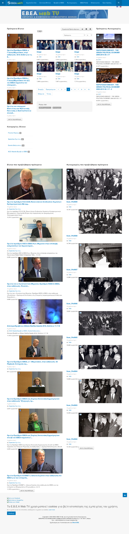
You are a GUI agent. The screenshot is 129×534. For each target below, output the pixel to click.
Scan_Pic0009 (72, 202)
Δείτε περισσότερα (14, 119)
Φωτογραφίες (72, 3)
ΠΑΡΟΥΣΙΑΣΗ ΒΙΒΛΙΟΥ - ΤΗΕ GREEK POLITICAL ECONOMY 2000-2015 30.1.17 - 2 (108, 87)
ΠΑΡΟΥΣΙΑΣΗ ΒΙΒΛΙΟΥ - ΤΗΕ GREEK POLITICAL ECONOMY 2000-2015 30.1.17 (108, 52)
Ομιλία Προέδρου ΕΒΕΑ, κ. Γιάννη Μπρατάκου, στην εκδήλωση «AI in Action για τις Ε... (19, 53)
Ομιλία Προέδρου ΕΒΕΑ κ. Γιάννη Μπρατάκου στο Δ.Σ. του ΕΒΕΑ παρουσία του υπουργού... (18, 81)
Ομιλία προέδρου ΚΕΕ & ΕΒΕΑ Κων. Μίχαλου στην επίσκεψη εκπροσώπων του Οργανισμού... (32, 244)
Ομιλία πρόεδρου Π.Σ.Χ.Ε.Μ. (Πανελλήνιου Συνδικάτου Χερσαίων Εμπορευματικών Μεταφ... (34, 203)
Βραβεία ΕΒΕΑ (59, 3)
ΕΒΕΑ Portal (84, 3)
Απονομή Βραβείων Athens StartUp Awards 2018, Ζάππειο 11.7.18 (33, 326)
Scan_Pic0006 (72, 303)
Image (39, 52)
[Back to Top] (125, 495)
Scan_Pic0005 (72, 337)
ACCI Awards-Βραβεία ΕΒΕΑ (18, 152)
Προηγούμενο (50, 89)
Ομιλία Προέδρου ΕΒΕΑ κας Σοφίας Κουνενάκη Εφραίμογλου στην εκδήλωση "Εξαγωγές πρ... (33, 400)
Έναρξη (40, 89)
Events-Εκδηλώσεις (16, 145)
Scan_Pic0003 (72, 405)
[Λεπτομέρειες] (82, 29)
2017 (99, 60)
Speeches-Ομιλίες (15, 139)
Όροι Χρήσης (107, 3)
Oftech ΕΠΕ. (75, 522)
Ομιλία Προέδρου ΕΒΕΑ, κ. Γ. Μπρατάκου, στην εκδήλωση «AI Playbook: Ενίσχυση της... (32, 363)
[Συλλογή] (86, 29)
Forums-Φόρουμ (14, 133)
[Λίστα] (90, 29)
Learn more (52, 510)
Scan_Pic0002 (72, 439)
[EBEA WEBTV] (15, 3)
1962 (70, 207)
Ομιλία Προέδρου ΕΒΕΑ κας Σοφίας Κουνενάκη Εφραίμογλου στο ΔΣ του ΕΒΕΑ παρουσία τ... (33, 436)
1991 (40, 57)
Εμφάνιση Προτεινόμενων (70, 29)
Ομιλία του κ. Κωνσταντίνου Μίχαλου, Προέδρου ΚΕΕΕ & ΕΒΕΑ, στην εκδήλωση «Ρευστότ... (33, 285)
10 (88, 89)
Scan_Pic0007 (72, 269)
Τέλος (49, 94)
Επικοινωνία (95, 3)
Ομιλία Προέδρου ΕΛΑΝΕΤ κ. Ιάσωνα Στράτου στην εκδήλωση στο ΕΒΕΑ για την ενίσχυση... (34, 476)
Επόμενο (41, 94)
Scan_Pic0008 (72, 236)
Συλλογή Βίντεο (45, 3)
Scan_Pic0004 (72, 371)
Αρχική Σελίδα (31, 3)
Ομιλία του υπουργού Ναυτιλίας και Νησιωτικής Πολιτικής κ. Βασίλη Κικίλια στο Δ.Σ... (19, 109)
